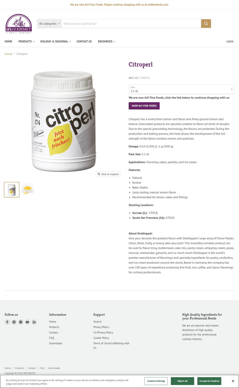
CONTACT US (84, 41)
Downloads (55, 343)
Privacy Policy (101, 327)
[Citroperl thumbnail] (11, 189)
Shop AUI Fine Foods (144, 105)
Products (54, 327)
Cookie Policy (101, 338)
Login (229, 41)
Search (97, 321)
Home (8, 53)
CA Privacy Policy (103, 332)
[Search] (206, 23)
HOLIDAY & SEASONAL (54, 41)
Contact (53, 332)
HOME (8, 41)
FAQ (51, 338)
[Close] (233, 381)
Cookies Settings (156, 381)
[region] (119, 381)
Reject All (183, 381)
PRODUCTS (25, 41)
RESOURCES (105, 41)
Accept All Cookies (209, 381)
